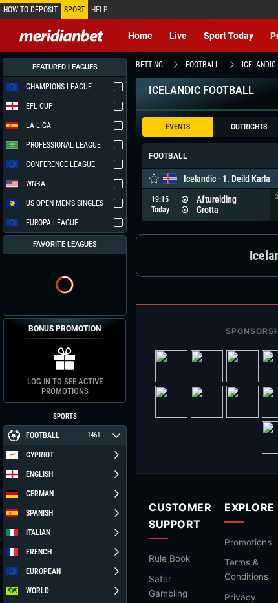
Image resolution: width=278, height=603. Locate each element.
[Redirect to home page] (61, 35)
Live (178, 35)
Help (99, 9)
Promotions (248, 542)
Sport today (228, 35)
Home (140, 35)
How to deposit (30, 9)
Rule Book (169, 558)
